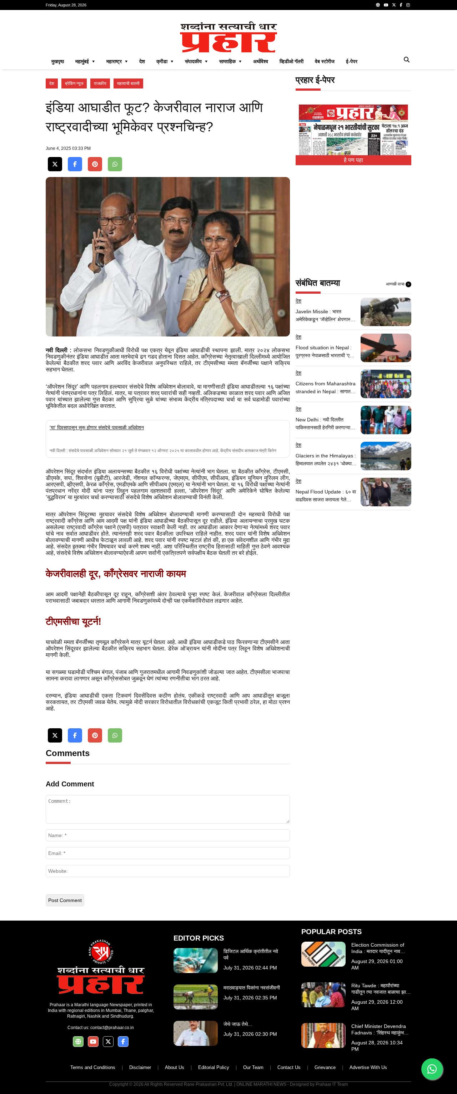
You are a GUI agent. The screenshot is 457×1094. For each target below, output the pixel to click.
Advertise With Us (368, 1067)
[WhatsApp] (115, 164)
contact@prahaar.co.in (112, 1027)
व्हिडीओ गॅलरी (291, 61)
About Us (174, 1067)
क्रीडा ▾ (165, 61)
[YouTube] (386, 5)
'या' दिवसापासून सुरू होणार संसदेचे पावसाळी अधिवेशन (97, 427)
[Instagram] (408, 5)
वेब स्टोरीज (325, 61)
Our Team (253, 1067)
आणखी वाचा (398, 284)
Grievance (325, 1067)
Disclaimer (140, 1067)
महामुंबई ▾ (85, 61)
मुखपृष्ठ (57, 61)
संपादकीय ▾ (196, 61)
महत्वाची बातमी (128, 83)
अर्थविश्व (260, 61)
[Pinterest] (95, 164)
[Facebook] (401, 5)
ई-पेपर (351, 61)
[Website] (378, 5)
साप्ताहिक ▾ (230, 61)
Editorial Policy (213, 1067)
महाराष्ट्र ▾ (117, 61)
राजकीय (100, 83)
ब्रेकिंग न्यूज (74, 83)
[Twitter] (394, 5)
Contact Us (289, 1067)
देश (142, 61)
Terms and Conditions (92, 1067)
